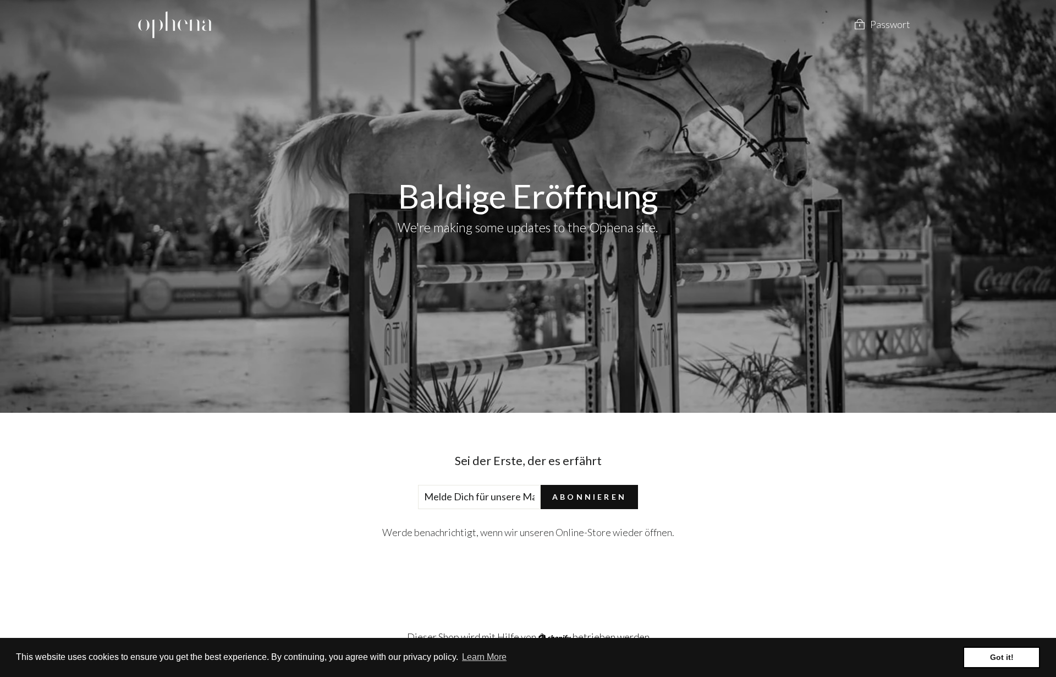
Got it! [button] (1002, 657)
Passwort (890, 24)
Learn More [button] (484, 657)
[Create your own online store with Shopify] (555, 637)
